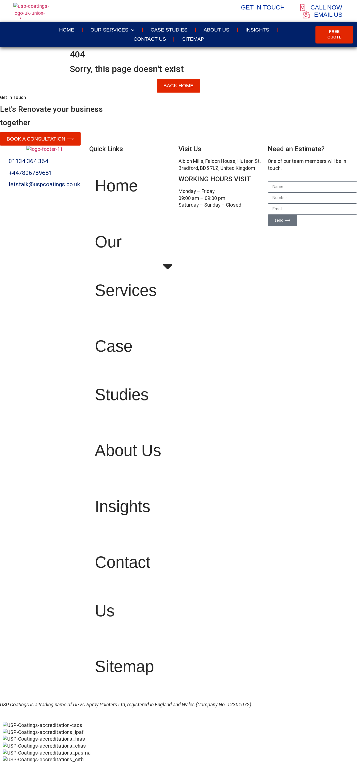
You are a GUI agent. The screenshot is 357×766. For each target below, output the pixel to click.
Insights (257, 30)
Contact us (150, 39)
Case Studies (169, 30)
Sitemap (193, 39)
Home (66, 30)
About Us (216, 30)
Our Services (109, 30)
